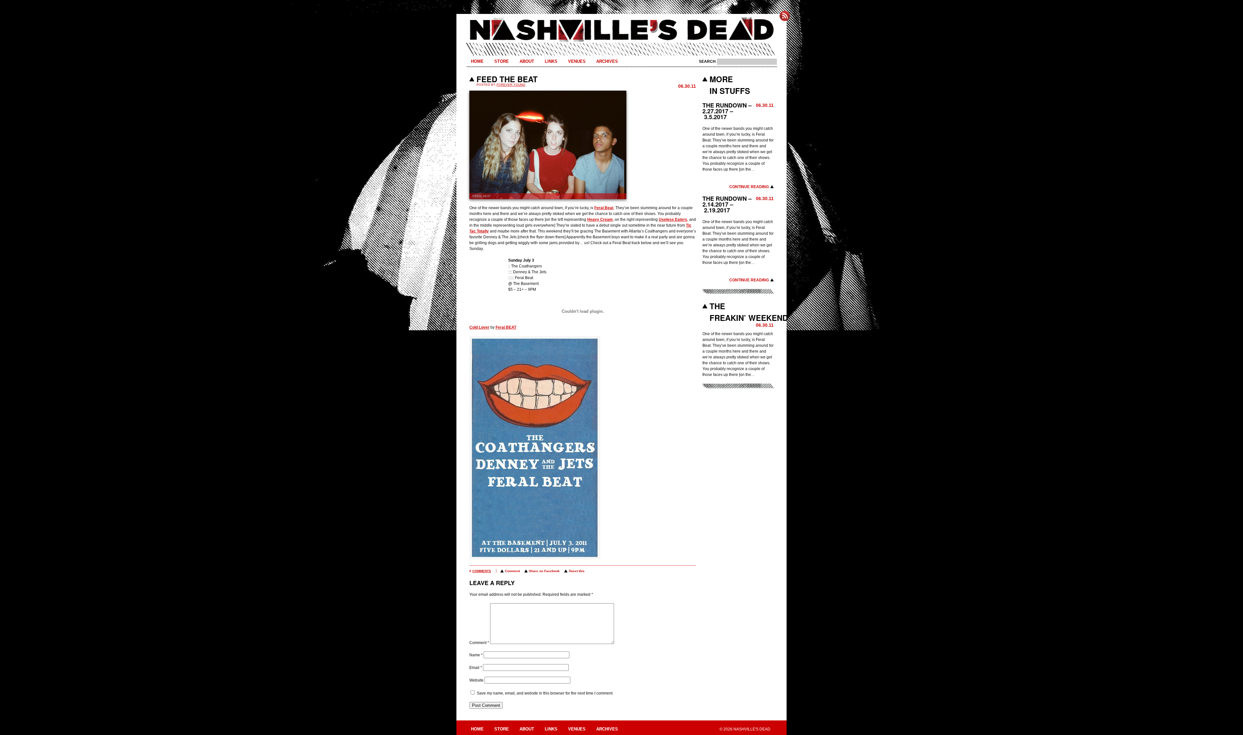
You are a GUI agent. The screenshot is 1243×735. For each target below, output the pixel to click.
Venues (577, 61)
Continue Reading (749, 187)
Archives (607, 61)
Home (477, 61)
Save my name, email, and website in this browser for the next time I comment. (545, 693)
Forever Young (511, 84)
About (527, 61)
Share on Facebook (544, 571)
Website (476, 680)
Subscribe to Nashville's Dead (784, 16)
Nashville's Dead (621, 30)
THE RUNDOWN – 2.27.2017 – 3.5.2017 (727, 111)
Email (475, 667)
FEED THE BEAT (507, 79)
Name (476, 655)
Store (501, 61)
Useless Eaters (673, 219)
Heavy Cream (600, 219)
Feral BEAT (506, 327)
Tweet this (577, 571)
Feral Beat (603, 208)
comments (481, 571)
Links (551, 61)
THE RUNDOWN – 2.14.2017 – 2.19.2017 (727, 204)
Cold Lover (479, 327)
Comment (512, 571)
